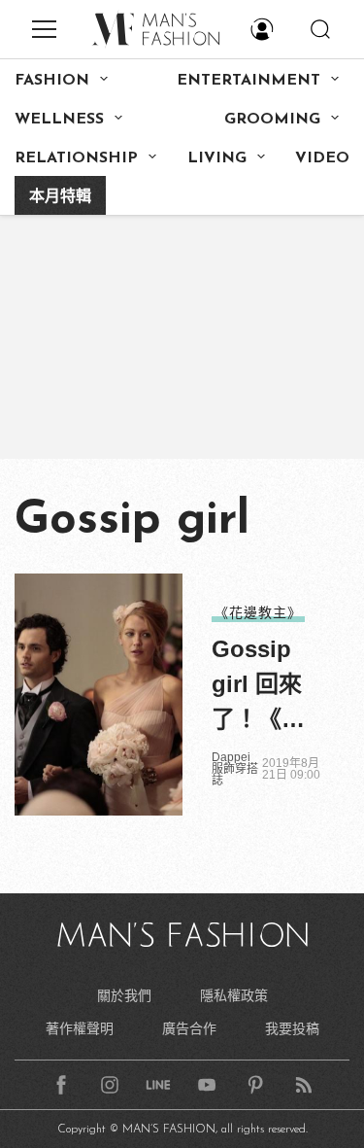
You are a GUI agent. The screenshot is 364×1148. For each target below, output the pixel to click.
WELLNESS (59, 119)
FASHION (52, 80)
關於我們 (124, 995)
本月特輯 (60, 197)
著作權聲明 (80, 1028)
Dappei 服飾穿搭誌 (235, 768)
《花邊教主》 (258, 612)
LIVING (217, 158)
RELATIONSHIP (76, 158)
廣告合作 (189, 1028)
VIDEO (322, 158)
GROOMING (272, 119)
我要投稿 (292, 1028)
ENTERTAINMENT (248, 80)
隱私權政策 (234, 995)
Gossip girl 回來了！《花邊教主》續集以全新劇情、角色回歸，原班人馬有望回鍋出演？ (258, 686)
